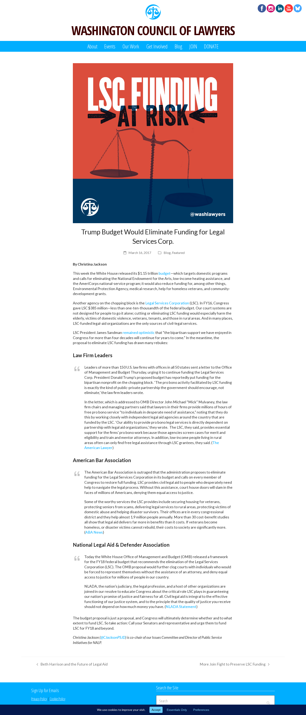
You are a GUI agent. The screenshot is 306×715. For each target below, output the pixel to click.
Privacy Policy (39, 698)
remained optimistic (139, 332)
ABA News (94, 532)
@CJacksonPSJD (113, 637)
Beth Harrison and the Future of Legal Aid (71, 665)
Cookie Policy (57, 698)
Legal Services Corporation (167, 303)
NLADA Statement (181, 606)
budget (164, 273)
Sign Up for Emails (45, 690)
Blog (167, 253)
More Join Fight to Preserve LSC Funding (233, 665)
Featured (178, 253)
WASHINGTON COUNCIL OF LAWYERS (153, 30)
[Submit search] (268, 701)
